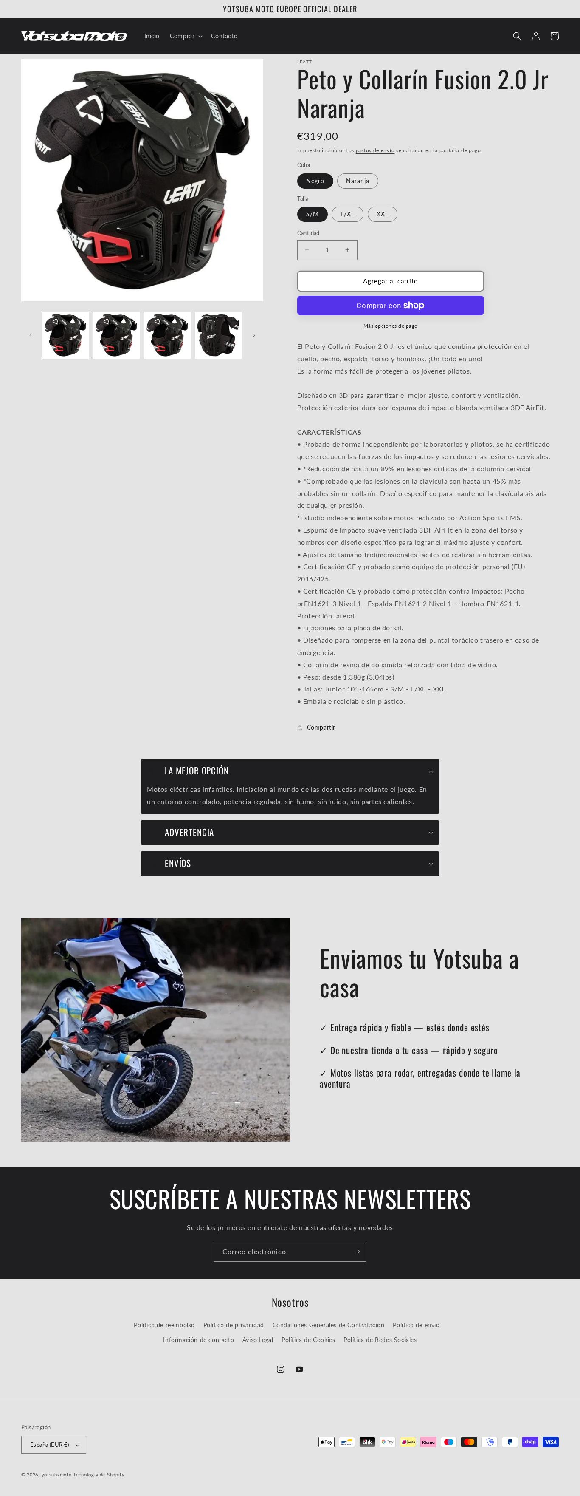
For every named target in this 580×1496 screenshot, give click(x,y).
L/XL (348, 214)
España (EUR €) (49, 1444)
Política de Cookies (308, 1339)
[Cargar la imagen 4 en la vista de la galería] (218, 335)
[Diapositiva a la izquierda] (30, 335)
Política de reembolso (164, 1325)
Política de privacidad (233, 1325)
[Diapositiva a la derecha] (254, 335)
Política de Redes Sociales (380, 1339)
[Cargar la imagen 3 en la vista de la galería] (167, 335)
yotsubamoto (57, 1474)
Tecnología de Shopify (99, 1474)
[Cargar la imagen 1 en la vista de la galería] (65, 335)
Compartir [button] (321, 727)
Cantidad (308, 233)
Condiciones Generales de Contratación (329, 1325)
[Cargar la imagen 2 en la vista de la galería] (116, 335)
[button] (185, 36)
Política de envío (416, 1325)
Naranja (357, 180)
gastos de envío (375, 150)
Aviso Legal (257, 1339)
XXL (383, 214)
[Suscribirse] (356, 1252)
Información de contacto (198, 1339)
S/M (312, 214)
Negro (315, 180)
